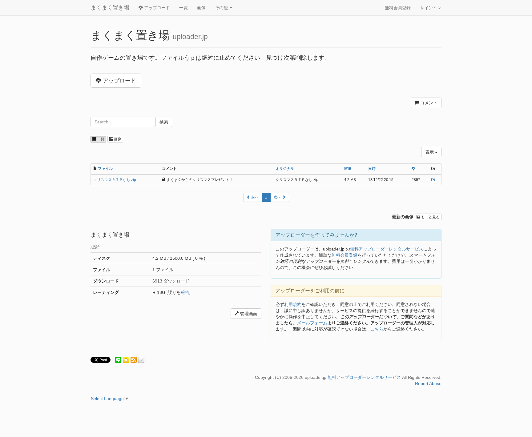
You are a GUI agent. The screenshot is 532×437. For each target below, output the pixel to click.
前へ (254, 197)
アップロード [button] (118, 81)
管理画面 (248, 313)
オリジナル (285, 168)
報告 (185, 292)
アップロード (156, 7)
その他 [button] (222, 7)
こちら (376, 329)
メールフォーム (312, 322)
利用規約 (292, 304)
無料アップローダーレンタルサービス (386, 249)
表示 (430, 152)
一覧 (183, 7)
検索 (163, 121)
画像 (201, 7)
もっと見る (430, 217)
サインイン (430, 7)
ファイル (105, 168)
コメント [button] (428, 102)
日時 (372, 168)
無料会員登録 (398, 7)
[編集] (433, 180)
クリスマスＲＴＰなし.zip (114, 180)
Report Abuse (428, 383)
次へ (278, 197)
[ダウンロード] (413, 168)
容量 (348, 168)
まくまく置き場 (110, 8)
